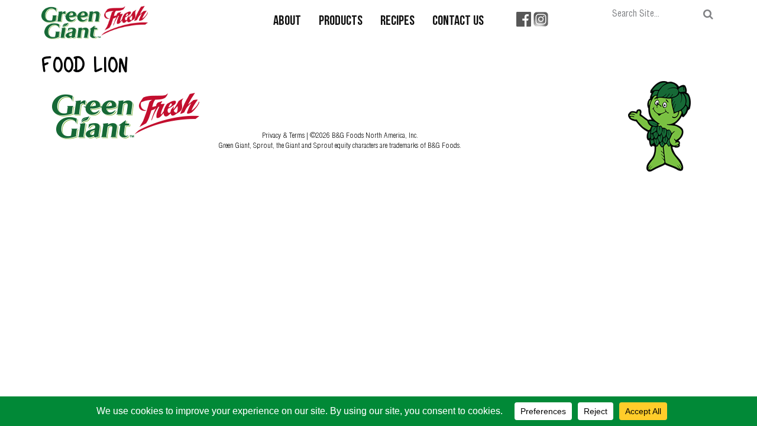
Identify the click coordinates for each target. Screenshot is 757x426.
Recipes (397, 21)
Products (341, 21)
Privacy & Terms (284, 135)
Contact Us (458, 21)
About (287, 21)
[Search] (708, 14)
